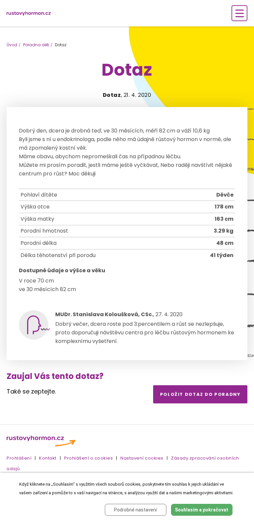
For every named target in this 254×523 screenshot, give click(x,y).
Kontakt (48, 458)
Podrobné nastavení (135, 509)
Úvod (12, 45)
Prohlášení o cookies (88, 458)
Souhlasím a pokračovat (201, 509)
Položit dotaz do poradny (200, 394)
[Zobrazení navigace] (239, 13)
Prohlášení (19, 458)
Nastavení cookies (141, 458)
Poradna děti (36, 45)
